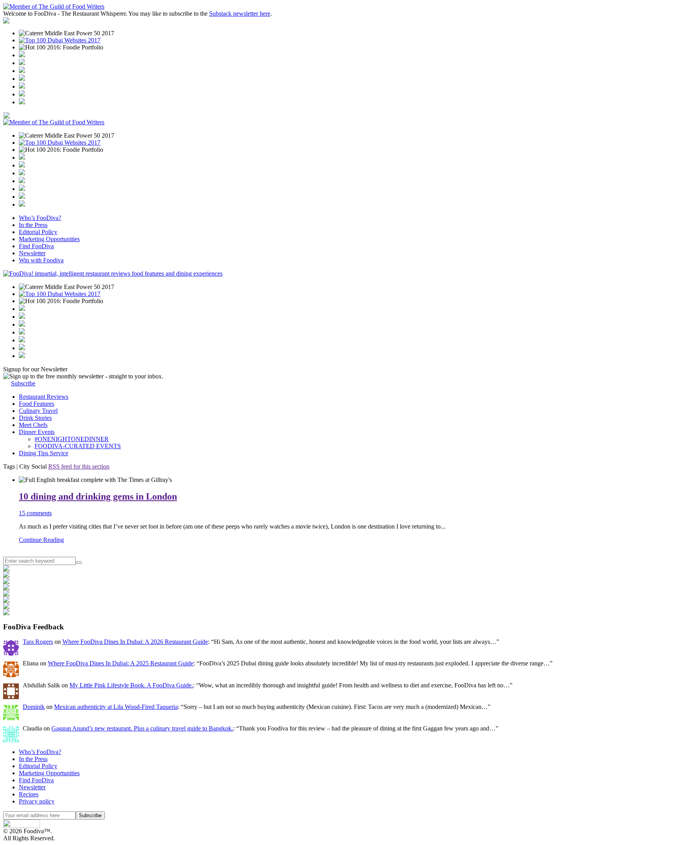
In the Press (33, 225)
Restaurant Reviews (43, 396)
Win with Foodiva (41, 260)
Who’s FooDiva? (40, 217)
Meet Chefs (33, 425)
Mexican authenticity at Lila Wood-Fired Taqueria (116, 706)
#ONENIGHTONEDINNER (72, 439)
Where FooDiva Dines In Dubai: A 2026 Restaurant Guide (135, 641)
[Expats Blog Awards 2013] (22, 78)
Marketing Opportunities (49, 239)
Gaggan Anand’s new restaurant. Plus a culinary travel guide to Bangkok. (142, 728)
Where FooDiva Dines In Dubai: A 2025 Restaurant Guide (120, 663)
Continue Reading (41, 539)
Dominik (34, 706)
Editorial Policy (38, 232)
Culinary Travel (38, 410)
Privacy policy (37, 801)
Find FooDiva (36, 246)
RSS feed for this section (78, 466)
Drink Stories (35, 417)
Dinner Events (37, 432)
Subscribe (23, 383)
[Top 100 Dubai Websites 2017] (59, 40)
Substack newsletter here (239, 13)
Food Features (36, 403)
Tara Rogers (38, 641)
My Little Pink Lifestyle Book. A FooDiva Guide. (131, 685)
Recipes (28, 794)
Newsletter (32, 253)
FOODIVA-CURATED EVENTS (78, 446)
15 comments (35, 513)
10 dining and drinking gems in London (98, 496)
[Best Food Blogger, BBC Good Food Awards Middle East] (22, 55)
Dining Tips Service (43, 453)
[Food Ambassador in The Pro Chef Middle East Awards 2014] (22, 70)
